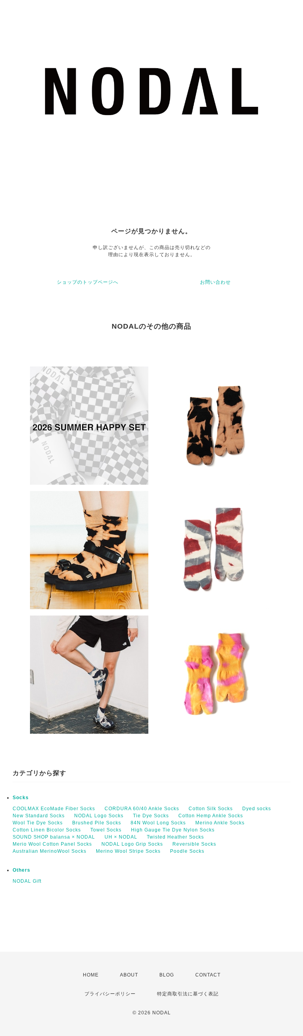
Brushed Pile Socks (96, 823)
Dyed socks (256, 808)
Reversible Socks (194, 844)
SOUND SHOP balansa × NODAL (54, 837)
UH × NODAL (121, 837)
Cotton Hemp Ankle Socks (210, 815)
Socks (21, 797)
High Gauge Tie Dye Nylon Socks (173, 830)
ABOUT (129, 975)
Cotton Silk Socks (211, 808)
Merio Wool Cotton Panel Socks (52, 844)
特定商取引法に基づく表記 (188, 994)
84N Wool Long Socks (158, 823)
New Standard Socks (39, 815)
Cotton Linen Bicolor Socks (47, 830)
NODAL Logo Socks (98, 815)
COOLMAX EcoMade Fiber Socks (54, 808)
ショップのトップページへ (87, 282)
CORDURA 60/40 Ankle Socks (142, 808)
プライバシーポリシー (110, 994)
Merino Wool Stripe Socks (128, 851)
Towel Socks (106, 830)
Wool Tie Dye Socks (38, 823)
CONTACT (208, 975)
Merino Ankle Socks (220, 823)
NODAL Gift (27, 881)
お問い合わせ (215, 282)
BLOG (166, 975)
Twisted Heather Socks (175, 837)
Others (21, 870)
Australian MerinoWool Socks (49, 851)
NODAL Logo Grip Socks (132, 844)
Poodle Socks (187, 851)
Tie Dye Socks (151, 815)
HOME (91, 975)
